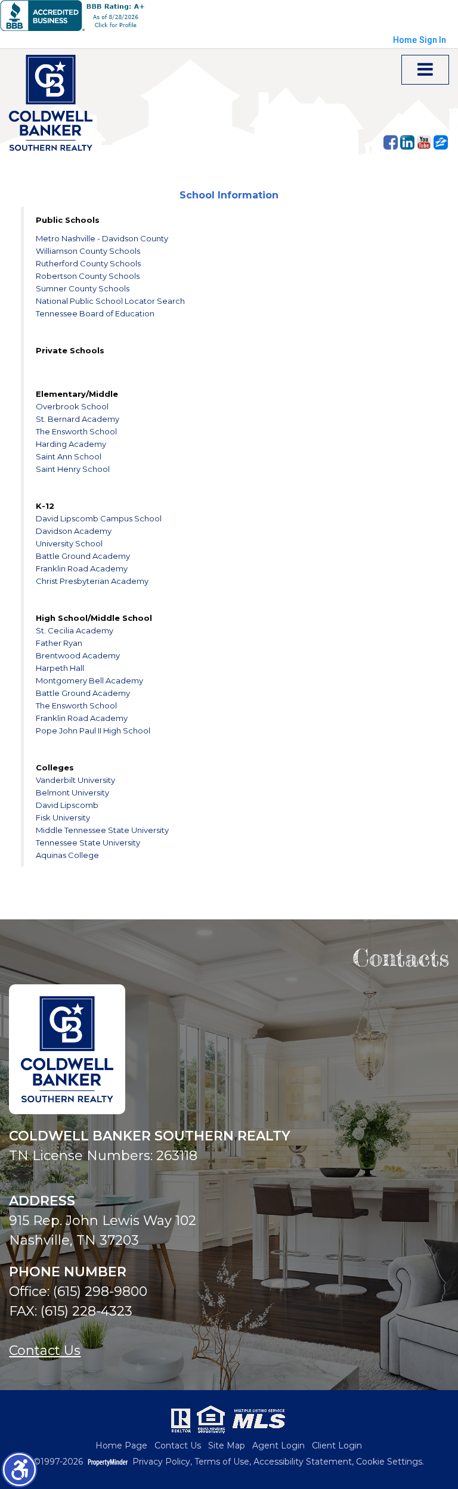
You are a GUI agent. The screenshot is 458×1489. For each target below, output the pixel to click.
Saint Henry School (73, 469)
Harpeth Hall (60, 668)
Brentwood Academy (78, 655)
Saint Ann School (68, 456)
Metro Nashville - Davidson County (102, 238)
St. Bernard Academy (77, 419)
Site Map (226, 1446)
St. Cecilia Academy (74, 630)
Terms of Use (221, 1462)
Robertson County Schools (88, 276)
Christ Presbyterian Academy (92, 581)
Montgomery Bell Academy (89, 680)
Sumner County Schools (82, 288)
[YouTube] (424, 142)
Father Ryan (59, 643)
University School (69, 543)
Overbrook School (72, 406)
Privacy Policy (161, 1462)
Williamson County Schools (88, 251)
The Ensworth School (76, 431)
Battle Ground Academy (83, 556)
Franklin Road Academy (82, 568)
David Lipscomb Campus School (99, 518)
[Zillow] (441, 142)
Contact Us (45, 1350)
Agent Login (278, 1446)
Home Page (121, 1446)
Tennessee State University (88, 842)
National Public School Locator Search (110, 301)
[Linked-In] (407, 142)
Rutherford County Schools (88, 263)
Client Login (337, 1446)
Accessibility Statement (302, 1462)
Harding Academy (71, 444)
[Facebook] (390, 142)
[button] (19, 1469)
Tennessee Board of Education (95, 313)
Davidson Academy (74, 531)
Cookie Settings (389, 1462)
